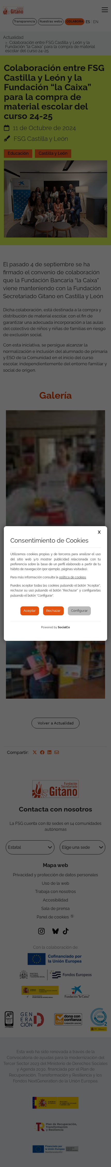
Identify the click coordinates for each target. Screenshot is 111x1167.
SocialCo (64, 627)
